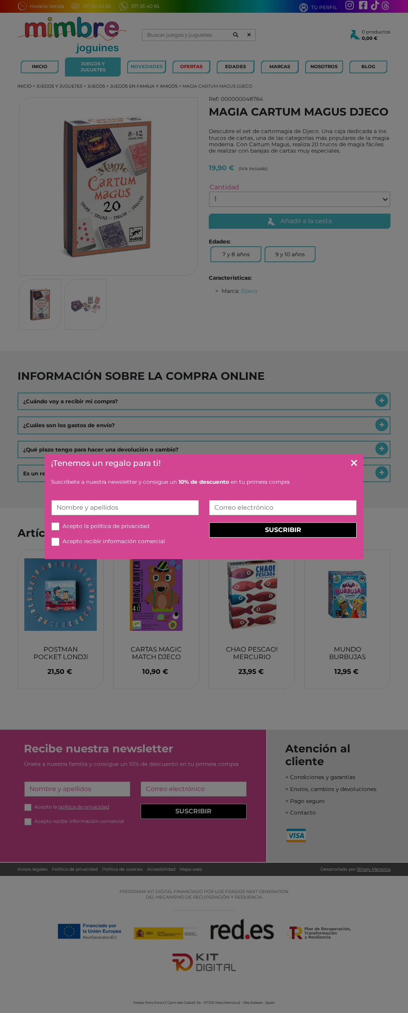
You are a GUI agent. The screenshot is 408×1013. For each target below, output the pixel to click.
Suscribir (283, 530)
